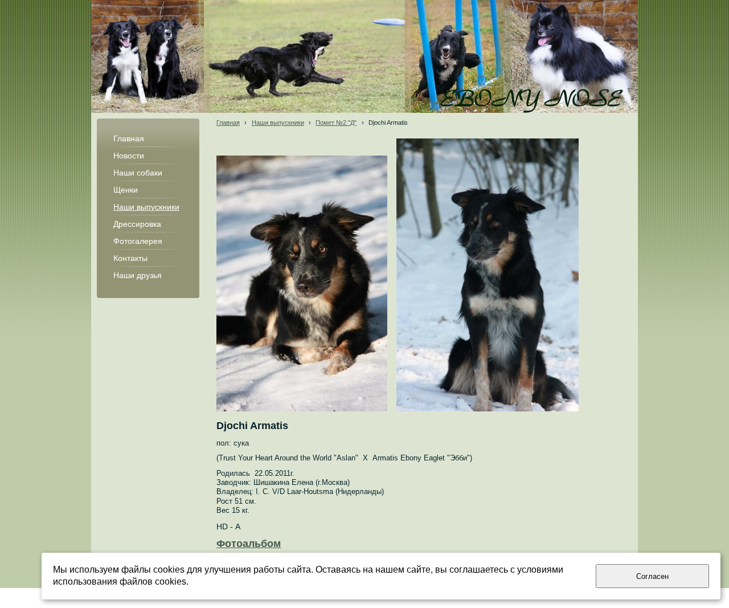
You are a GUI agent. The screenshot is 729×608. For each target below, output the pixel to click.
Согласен (652, 576)
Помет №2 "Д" (336, 122)
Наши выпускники (278, 122)
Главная (228, 122)
